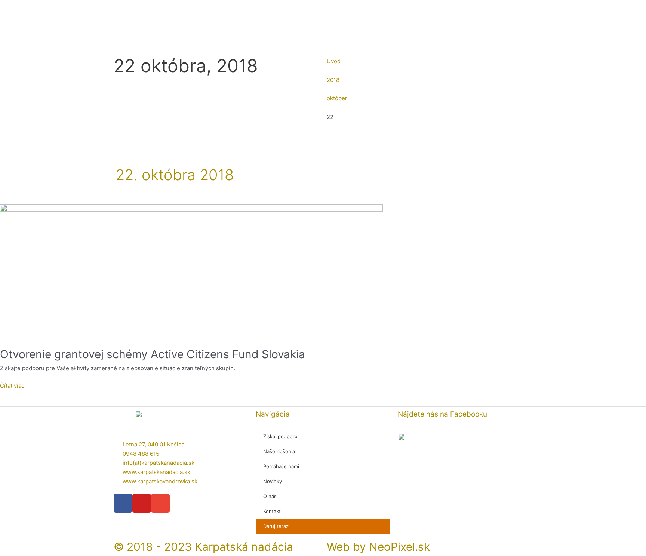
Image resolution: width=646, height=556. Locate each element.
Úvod (334, 61)
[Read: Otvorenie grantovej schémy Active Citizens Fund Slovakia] (191, 270)
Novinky (272, 481)
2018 (333, 79)
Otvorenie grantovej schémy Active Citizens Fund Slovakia (152, 354)
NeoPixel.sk (399, 546)
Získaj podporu (280, 436)
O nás (270, 496)
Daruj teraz (276, 526)
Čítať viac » (14, 385)
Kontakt (272, 511)
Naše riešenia (279, 451)
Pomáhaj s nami (281, 466)
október (337, 98)
